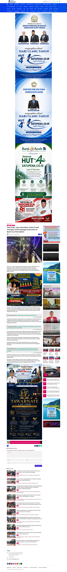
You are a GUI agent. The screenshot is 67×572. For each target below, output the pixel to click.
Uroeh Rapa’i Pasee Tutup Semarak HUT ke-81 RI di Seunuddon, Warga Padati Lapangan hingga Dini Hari (28, 503)
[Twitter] (37, 446)
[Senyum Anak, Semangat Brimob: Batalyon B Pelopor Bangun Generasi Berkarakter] (11, 481)
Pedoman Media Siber (33, 567)
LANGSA (51, 358)
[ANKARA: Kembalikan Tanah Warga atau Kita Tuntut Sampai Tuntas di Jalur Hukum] (11, 512)
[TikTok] (21, 564)
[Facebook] (35, 446)
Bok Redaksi (9, 567)
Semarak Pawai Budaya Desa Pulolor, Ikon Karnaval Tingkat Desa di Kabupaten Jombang (28, 495)
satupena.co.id (11, 234)
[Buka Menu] (59, 1)
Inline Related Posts (39, 317)
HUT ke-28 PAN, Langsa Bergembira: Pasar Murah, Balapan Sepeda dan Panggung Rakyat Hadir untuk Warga (51, 361)
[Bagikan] (41, 234)
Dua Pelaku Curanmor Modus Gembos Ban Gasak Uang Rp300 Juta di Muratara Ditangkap (28, 471)
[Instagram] (15, 564)
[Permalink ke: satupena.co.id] (8, 234)
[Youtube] (17, 564)
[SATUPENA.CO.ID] (12, 1)
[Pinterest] (11, 564)
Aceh (8, 225)
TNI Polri (13, 225)
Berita (10, 225)
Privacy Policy (19, 567)
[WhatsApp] (41, 446)
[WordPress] (13, 564)
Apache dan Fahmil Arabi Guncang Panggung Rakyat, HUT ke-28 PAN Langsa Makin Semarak (57, 361)
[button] (54, 1)
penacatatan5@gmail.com (14, 559)
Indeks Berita (25, 567)
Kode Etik (14, 567)
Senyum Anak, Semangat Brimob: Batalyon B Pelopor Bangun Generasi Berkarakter (28, 479)
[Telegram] (39, 446)
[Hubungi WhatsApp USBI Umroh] (24, 284)
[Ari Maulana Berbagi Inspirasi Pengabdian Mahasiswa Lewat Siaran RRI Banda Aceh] (11, 527)
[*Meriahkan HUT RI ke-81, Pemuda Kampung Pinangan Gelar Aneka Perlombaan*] (11, 535)
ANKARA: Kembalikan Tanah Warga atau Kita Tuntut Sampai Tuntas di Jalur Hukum (28, 511)
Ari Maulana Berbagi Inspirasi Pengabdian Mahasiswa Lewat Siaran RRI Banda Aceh (28, 526)
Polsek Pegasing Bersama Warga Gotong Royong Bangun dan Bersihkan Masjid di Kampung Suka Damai (29, 518)
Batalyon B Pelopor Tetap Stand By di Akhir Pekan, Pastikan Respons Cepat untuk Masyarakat (28, 541)
